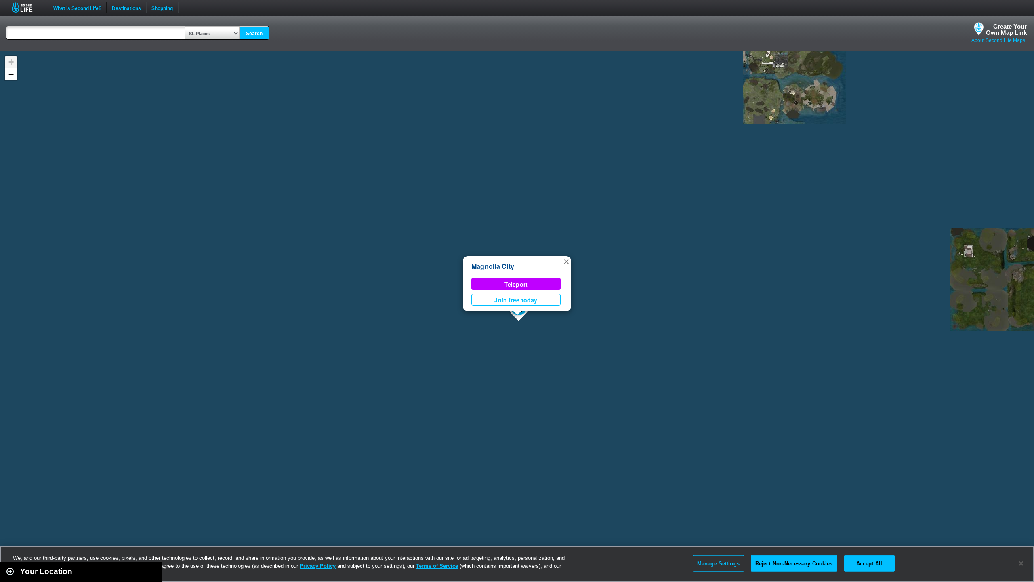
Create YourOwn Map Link (1006, 29)
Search (254, 33)
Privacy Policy (318, 566)
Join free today (515, 300)
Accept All (869, 563)
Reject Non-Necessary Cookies (794, 563)
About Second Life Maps (998, 40)
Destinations (126, 8)
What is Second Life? (77, 8)
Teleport (516, 284)
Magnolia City (492, 266)
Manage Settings (718, 563)
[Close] (1021, 563)
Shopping (162, 8)
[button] (566, 261)
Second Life (26, 7)
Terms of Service (437, 566)
